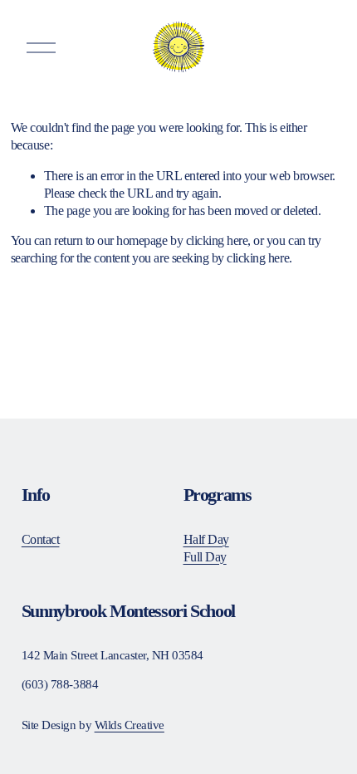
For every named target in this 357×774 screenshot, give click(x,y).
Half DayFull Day (206, 548)
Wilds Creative (129, 725)
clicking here (217, 240)
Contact (41, 539)
